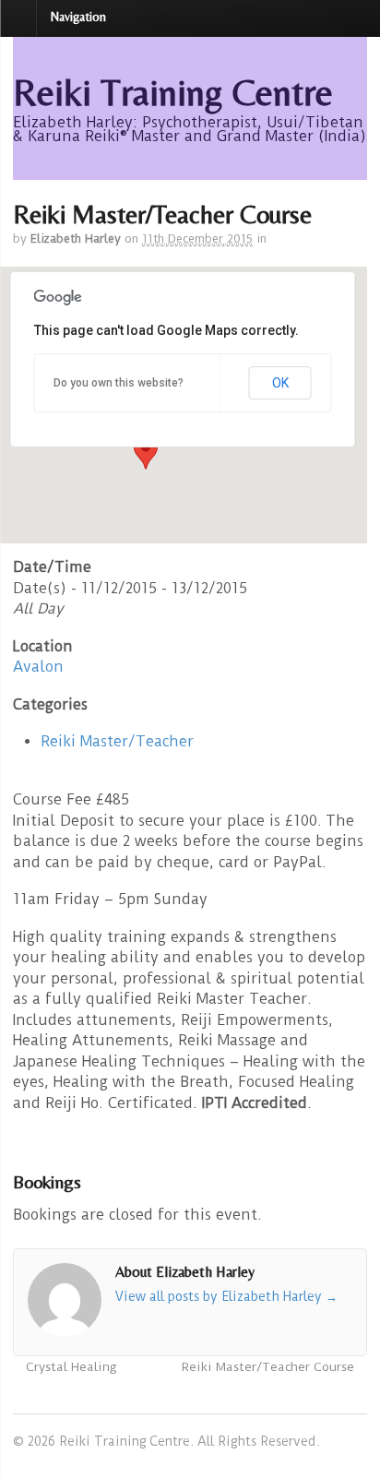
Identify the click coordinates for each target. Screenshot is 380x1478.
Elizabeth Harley (75, 238)
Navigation (78, 16)
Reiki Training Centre (173, 92)
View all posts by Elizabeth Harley (226, 1296)
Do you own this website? (118, 382)
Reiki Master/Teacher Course (270, 1367)
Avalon (38, 666)
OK (280, 382)
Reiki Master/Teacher (117, 741)
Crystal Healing (69, 1367)
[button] (146, 452)
